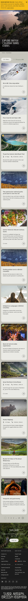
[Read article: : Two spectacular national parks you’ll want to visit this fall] (23, 203)
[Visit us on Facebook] (13, 582)
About (2, 558)
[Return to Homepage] (14, 13)
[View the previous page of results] (5, 518)
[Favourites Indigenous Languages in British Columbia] (25, 287)
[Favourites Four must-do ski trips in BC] (25, 99)
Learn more (10, 8)
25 (19, 518)
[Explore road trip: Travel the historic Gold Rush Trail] (23, 165)
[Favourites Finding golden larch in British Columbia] (25, 251)
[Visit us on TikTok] (16, 582)
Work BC (3, 570)
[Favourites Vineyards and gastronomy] (25, 480)
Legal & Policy (4, 561)
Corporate (17, 558)
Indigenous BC (5, 575)
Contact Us (3, 554)
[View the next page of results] (23, 518)
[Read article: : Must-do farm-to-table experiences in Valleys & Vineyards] (23, 356)
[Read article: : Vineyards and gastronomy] (23, 510)
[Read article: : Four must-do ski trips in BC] (23, 128)
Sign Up (14, 540)
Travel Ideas (18, 567)
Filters (7, 59)
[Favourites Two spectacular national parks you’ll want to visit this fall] (25, 173)
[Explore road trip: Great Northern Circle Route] (23, 393)
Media (16, 556)
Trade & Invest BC (5, 567)
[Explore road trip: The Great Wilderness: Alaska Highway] (23, 432)
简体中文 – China (22, 561)
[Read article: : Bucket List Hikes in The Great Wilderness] (23, 472)
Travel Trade (18, 554)
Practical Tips (18, 570)
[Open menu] (25, 13)
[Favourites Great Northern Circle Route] (25, 363)
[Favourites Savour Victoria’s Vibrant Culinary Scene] (25, 211)
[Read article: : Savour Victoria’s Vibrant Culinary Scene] (23, 243)
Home (3, 52)
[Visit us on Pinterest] (9, 582)
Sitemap (3, 556)
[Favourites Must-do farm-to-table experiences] (25, 325)
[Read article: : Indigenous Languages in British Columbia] (23, 318)
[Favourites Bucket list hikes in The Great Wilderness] (25, 440)
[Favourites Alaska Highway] (25, 401)
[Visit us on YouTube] (2, 582)
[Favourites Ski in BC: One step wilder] (25, 65)
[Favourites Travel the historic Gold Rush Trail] (25, 135)
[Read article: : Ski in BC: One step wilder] (23, 91)
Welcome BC (4, 572)
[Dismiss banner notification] (26, 2)
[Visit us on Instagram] (6, 582)
